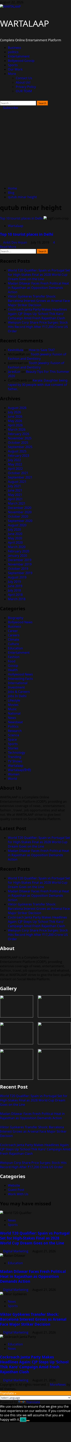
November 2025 (20, 438)
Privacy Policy (26, 87)
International (17, 683)
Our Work (15, 69)
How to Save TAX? (42, 350)
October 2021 (18, 473)
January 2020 (17, 555)
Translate (33, 1402)
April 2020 (15, 542)
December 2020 (19, 508)
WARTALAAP (24, 23)
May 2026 (15, 421)
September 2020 (20, 521)
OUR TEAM (24, 91)
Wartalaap (15, 226)
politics (13, 52)
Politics (13, 726)
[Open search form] (1, 98)
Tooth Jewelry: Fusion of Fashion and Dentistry (37, 356)
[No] (28, 1420)
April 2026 (15, 425)
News (12, 718)
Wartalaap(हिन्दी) (19, 770)
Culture (13, 644)
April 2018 (15, 594)
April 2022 (15, 468)
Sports (13, 65)
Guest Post (16, 1190)
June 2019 (15, 586)
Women (14, 774)
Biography (15, 618)
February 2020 (18, 551)
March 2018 (16, 599)
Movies (13, 705)
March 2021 (16, 503)
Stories (13, 748)
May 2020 (15, 538)
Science (13, 735)
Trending (14, 757)
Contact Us (24, 78)
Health (13, 670)
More (12, 74)
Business (14, 47)
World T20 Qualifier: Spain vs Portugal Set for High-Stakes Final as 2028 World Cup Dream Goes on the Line (39, 274)
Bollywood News (20, 622)
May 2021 (15, 495)
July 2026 (14, 412)
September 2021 (20, 477)
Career (13, 631)
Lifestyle (14, 700)
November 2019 (20, 564)
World (12, 778)
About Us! (23, 82)
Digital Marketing (16, 1251)
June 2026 (15, 416)
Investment (16, 687)
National (14, 713)
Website (14, 1185)
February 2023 (18, 455)
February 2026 (18, 434)
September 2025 (20, 447)
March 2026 (16, 429)
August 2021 (17, 481)
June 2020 (15, 534)
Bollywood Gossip (21, 60)
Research (15, 731)
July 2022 (14, 460)
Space (12, 739)
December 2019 (19, 560)
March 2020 (16, 547)
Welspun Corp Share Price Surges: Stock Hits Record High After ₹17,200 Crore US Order (38, 326)
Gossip (13, 665)
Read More (8, 247)
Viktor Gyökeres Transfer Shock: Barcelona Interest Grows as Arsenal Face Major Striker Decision (39, 300)
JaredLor (14, 371)
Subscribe (10, 107)
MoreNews (58, 1384)
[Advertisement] (35, 147)
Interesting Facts (20, 678)
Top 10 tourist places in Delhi (21, 218)
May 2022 (15, 464)
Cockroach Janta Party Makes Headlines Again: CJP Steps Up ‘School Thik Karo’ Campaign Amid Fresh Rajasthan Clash (37, 313)
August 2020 (17, 525)
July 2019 (14, 581)
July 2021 (14, 486)
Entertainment (19, 56)
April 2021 (15, 499)
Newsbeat (15, 722)
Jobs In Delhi (17, 696)
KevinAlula (15, 350)
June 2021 (15, 490)
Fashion (14, 657)
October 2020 (18, 516)
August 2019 (17, 577)
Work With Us (18, 1194)
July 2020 (14, 529)
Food (11, 661)
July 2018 (14, 590)
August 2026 (17, 408)
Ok (23, 1419)
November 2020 (20, 512)
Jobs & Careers (19, 691)
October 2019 (18, 568)
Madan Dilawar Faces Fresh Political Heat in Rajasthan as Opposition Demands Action (38, 287)
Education (15, 648)
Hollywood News (20, 674)
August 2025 (17, 451)
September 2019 (20, 573)
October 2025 (18, 442)
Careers (14, 635)
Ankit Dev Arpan (15, 242)
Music (12, 709)
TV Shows (15, 761)
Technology (16, 752)
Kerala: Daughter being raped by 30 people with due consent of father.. (37, 384)
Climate (13, 639)
